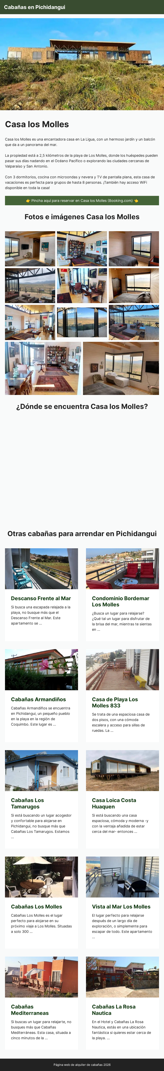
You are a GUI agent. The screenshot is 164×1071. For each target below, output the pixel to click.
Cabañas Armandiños (38, 699)
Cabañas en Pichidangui (34, 7)
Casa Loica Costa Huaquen (114, 803)
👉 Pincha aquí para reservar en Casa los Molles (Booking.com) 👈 (82, 200)
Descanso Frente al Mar (41, 598)
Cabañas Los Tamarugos (27, 803)
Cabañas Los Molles (36, 906)
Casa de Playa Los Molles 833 (115, 702)
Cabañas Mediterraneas (30, 1010)
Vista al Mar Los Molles (121, 906)
